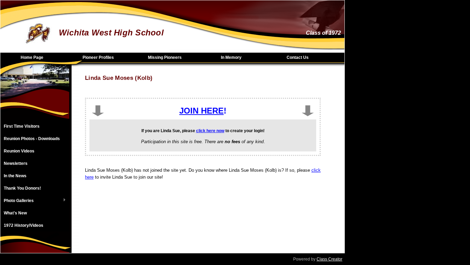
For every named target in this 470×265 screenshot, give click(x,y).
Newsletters (16, 163)
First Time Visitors (22, 126)
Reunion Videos (19, 151)
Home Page (32, 57)
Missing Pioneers (165, 57)
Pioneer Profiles (98, 57)
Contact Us (298, 57)
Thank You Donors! (22, 188)
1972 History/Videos (23, 225)
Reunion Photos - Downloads (32, 138)
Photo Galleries (17, 201)
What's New (15, 213)
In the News (15, 175)
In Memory (231, 57)
